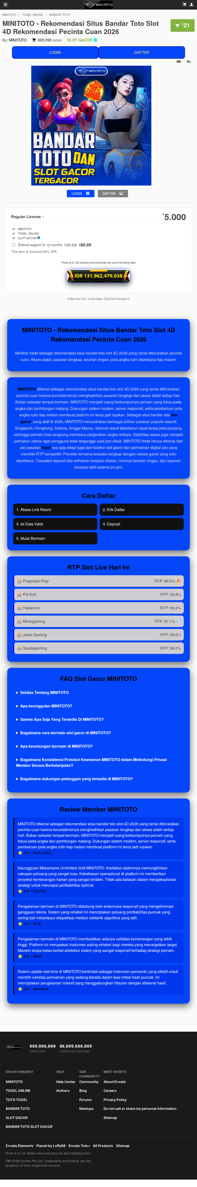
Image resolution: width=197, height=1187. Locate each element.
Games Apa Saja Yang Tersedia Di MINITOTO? (62, 719)
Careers (110, 1090)
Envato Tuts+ (79, 1146)
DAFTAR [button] (109, 193)
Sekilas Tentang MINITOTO (44, 692)
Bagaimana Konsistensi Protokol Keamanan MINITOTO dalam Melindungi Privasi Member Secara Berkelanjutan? (91, 762)
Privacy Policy (115, 1100)
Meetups (86, 1108)
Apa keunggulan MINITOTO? (46, 706)
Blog (83, 1090)
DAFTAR (141, 52)
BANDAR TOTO (59, 14)
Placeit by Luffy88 (51, 1146)
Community (88, 1082)
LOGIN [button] (77, 193)
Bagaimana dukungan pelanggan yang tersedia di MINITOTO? (76, 778)
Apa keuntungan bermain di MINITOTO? (56, 746)
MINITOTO (9, 14)
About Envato (115, 1082)
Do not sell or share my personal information (140, 1108)
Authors (63, 1090)
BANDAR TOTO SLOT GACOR (29, 1126)
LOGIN (55, 52)
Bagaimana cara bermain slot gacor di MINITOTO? (65, 732)
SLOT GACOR (17, 1118)
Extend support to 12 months (54, 245)
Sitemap (110, 1118)
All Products (103, 1146)
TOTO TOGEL (17, 1100)
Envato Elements (19, 1146)
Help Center (65, 1082)
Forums (85, 1100)
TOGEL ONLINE (32, 14)
